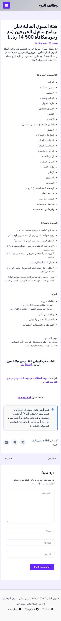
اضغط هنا (26, 364)
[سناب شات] (15, 442)
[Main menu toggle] (6, 5)
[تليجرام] (6, 442)
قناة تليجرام (24, 397)
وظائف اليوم (48, 5)
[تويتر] (23, 442)
